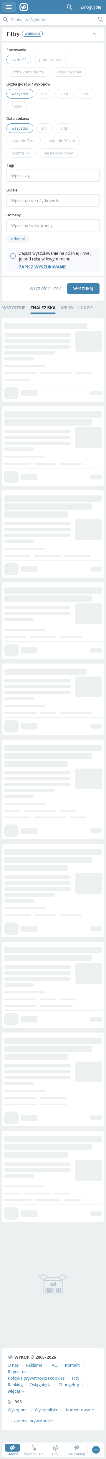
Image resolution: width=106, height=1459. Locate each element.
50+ (44, 93)
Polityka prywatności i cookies (36, 1378)
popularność (50, 59)
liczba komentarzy (27, 72)
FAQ (53, 1365)
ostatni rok (21, 153)
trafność (18, 59)
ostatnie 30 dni (62, 140)
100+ (64, 93)
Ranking (15, 1384)
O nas (13, 1365)
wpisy (67, 307)
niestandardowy (58, 153)
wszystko (19, 93)
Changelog (69, 1384)
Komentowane (80, 1410)
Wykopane (18, 1410)
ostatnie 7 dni (23, 140)
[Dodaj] (95, 1449)
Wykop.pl (23, 7)
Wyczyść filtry (45, 288)
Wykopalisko (47, 1410)
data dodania (69, 72)
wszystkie (13, 307)
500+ (86, 93)
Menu (9, 7)
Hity (75, 1378)
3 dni (65, 128)
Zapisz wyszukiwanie (100, 19)
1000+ (16, 106)
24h (44, 128)
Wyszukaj (83, 288)
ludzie (85, 307)
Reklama (34, 1365)
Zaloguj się (90, 7)
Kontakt (72, 1365)
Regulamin (18, 1371)
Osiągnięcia (41, 1384)
